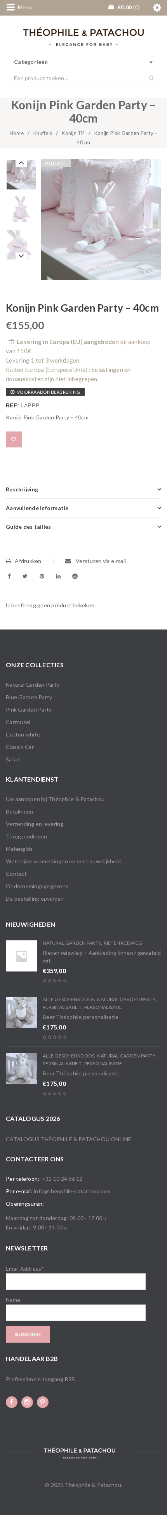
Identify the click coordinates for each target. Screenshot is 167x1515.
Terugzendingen (26, 836)
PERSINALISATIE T (62, 1007)
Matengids (19, 848)
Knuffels (42, 133)
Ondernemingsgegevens (37, 886)
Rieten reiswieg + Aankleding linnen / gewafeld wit (102, 956)
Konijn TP (73, 133)
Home (17, 133)
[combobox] (83, 62)
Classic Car (20, 746)
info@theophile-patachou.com (72, 1191)
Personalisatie (103, 1007)
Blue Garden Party (29, 697)
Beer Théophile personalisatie (80, 1017)
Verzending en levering (35, 824)
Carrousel (18, 722)
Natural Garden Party (32, 684)
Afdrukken (28, 561)
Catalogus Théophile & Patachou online (68, 1139)
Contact (16, 873)
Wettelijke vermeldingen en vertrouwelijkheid (63, 861)
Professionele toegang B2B (40, 1379)
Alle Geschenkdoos (68, 999)
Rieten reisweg (123, 943)
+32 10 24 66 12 (62, 1178)
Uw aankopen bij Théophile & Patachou (55, 799)
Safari (13, 759)
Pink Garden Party (29, 709)
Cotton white (23, 734)
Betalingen (19, 811)
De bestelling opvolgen (35, 898)
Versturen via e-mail (100, 561)
